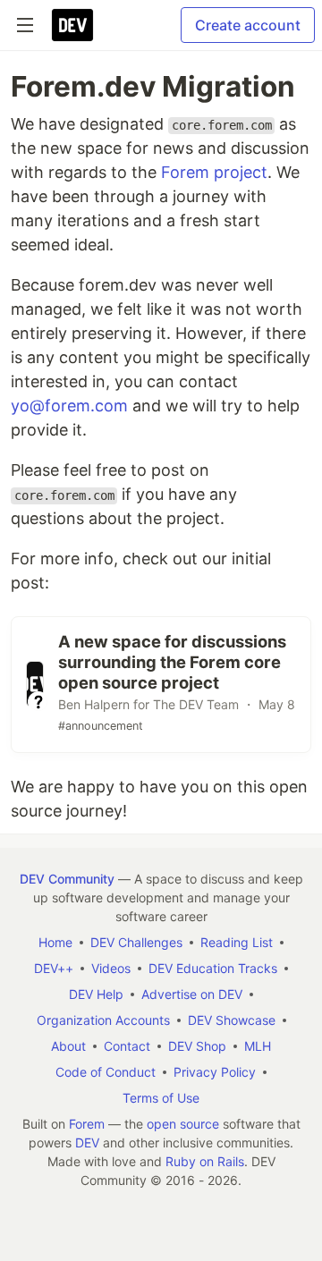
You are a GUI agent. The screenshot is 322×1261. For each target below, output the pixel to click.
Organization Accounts (103, 1020)
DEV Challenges (136, 942)
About (68, 1046)
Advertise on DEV (191, 994)
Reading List (236, 942)
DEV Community (67, 878)
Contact (127, 1046)
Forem (87, 1123)
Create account (248, 25)
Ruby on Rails (204, 1161)
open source (183, 1123)
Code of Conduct (105, 1071)
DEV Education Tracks (212, 968)
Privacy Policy (215, 1071)
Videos (111, 968)
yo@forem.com (69, 405)
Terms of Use (161, 1097)
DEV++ (53, 968)
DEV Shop (197, 1046)
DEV (87, 1142)
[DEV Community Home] (72, 25)
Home (55, 942)
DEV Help (96, 994)
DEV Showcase (231, 1020)
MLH (257, 1046)
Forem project (214, 172)
